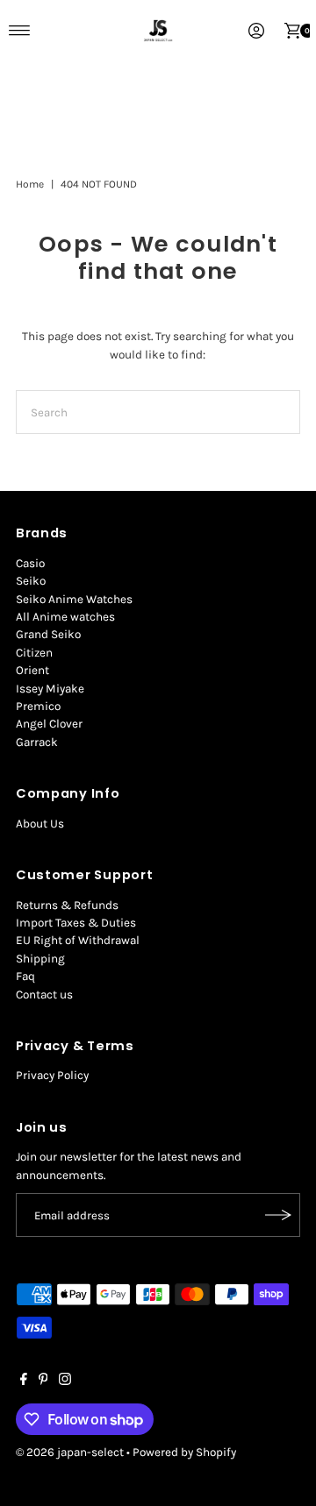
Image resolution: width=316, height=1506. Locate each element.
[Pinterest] (43, 1381)
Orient (32, 670)
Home (30, 184)
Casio (30, 563)
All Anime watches (65, 616)
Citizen (34, 652)
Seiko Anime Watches (74, 599)
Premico (38, 706)
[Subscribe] (278, 1215)
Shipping (40, 958)
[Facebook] (23, 1381)
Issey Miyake (50, 688)
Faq (25, 976)
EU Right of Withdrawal (78, 940)
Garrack (37, 742)
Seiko (31, 580)
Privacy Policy (52, 1075)
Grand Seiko (48, 634)
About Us (40, 823)
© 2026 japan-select (70, 1452)
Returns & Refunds (67, 905)
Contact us (44, 994)
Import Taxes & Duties (76, 922)
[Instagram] (65, 1381)
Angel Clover (49, 723)
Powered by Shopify (184, 1452)
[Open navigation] (19, 31)
